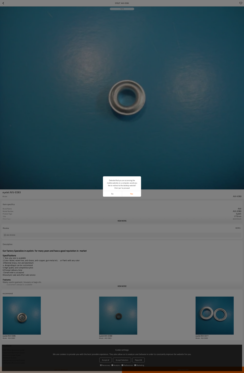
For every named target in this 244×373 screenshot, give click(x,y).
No (112, 193)
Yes (131, 193)
